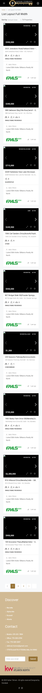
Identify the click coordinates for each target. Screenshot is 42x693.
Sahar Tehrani (12, 64)
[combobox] (15, 19)
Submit (33, 659)
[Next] (29, 586)
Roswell (10, 615)
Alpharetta (10, 612)
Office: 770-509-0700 (14, 638)
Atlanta (9, 619)
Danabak (5, 683)
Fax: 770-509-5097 (13, 642)
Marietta (10, 608)
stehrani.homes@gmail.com (17, 646)
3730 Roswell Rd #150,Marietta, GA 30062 (22, 650)
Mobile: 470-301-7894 (15, 634)
